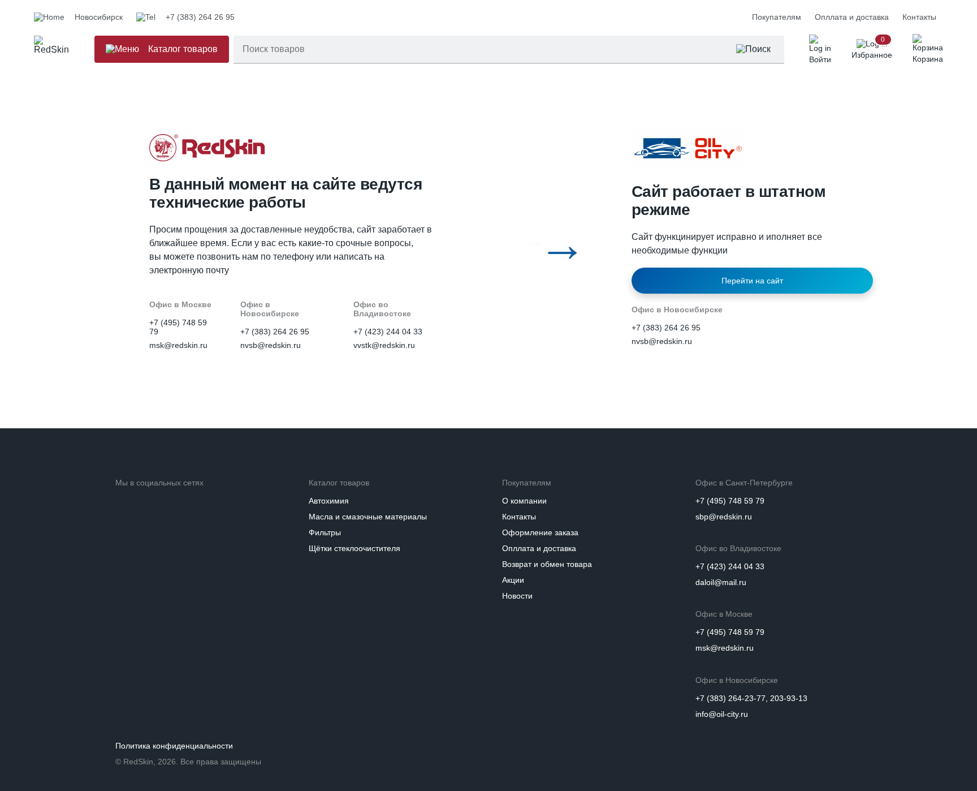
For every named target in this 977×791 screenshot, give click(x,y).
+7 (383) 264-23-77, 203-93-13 (751, 698)
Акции (513, 579)
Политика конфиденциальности (174, 745)
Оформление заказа (540, 532)
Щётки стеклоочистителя (354, 548)
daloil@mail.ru (720, 582)
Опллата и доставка (852, 17)
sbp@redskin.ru (723, 516)
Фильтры (325, 532)
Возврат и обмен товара (547, 564)
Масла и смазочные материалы (368, 516)
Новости (517, 595)
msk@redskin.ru (178, 345)
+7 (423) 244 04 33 (387, 331)
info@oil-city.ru (721, 714)
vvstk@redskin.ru (384, 345)
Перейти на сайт (752, 280)
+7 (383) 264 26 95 (274, 331)
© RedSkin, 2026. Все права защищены (188, 761)
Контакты (919, 17)
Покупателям (776, 17)
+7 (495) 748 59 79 (729, 500)
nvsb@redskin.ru (270, 345)
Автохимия (329, 500)
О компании (524, 500)
